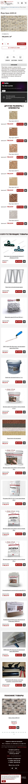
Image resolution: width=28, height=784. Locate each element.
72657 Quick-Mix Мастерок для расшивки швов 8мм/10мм (14, 347)
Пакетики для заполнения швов (14, 287)
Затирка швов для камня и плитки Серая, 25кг (14, 529)
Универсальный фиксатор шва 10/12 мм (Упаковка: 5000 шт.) (14, 620)
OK (4, 781)
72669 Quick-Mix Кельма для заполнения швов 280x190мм (14, 650)
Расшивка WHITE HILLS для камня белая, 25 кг (14, 499)
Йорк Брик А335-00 (13, 220)
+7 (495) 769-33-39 (14, 760)
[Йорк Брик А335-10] (14, 23)
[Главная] (8, 1)
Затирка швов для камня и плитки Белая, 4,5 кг (14, 407)
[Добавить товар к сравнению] (14, 51)
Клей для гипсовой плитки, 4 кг (14, 377)
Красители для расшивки (14, 438)
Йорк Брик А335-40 (14, 121)
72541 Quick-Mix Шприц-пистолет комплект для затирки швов (14, 680)
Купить (22, 44)
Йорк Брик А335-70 (13, 137)
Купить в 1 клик (15, 47)
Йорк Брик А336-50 (13, 154)
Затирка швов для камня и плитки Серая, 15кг (14, 468)
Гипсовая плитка (14, 7)
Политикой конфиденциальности (8, 779)
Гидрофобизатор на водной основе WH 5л (14, 590)
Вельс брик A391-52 (14, 717)
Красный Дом (4, 7)
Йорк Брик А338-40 (14, 203)
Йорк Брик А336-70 (13, 170)
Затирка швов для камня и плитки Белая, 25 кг (14, 560)
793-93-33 (14, 762)
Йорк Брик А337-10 (13, 187)
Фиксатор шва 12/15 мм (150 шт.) (14, 317)
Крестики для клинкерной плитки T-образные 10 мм (14, 256)
